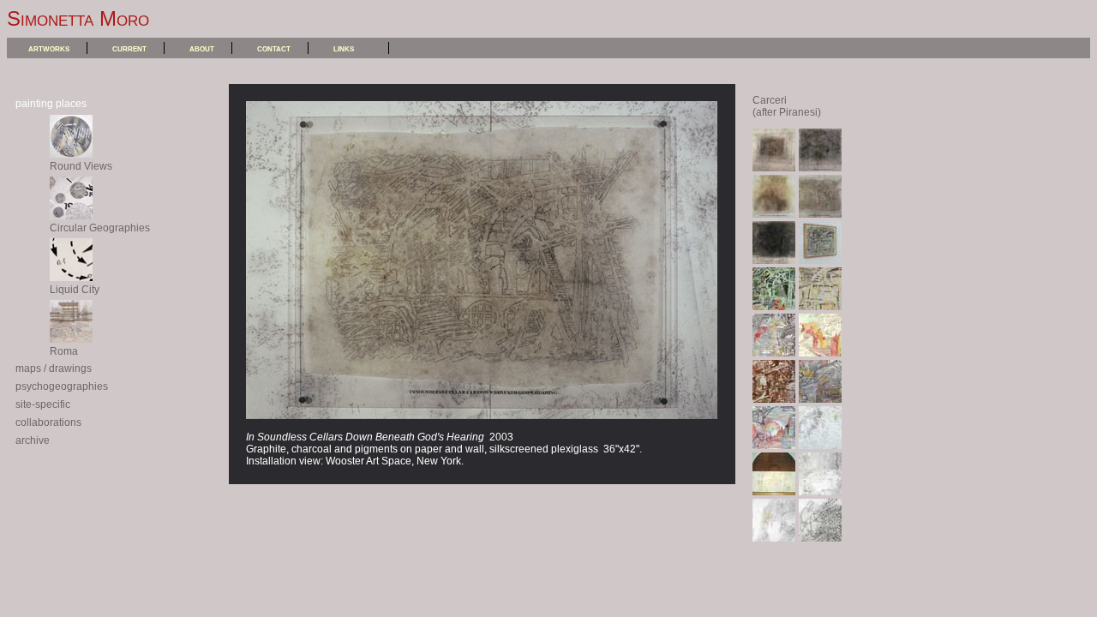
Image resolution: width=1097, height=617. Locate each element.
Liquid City (74, 290)
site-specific (42, 404)
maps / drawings (53, 368)
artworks (48, 48)
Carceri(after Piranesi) (786, 106)
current (129, 48)
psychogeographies (61, 386)
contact (274, 48)
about (201, 48)
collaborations (48, 422)
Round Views (81, 166)
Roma (64, 351)
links (343, 48)
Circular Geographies (100, 228)
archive (32, 440)
